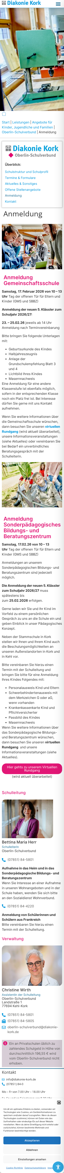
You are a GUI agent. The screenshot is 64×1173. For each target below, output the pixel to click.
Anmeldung (13, 195)
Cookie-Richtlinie (14, 1167)
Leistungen (20, 122)
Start (6, 122)
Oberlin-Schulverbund (19, 132)
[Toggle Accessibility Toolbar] (58, 1167)
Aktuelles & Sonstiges (21, 183)
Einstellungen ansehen (32, 1159)
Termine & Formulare (20, 178)
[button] (59, 1102)
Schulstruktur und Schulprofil (26, 172)
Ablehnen (32, 1150)
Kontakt (10, 201)
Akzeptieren (32, 1140)
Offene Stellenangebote (23, 189)
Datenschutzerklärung (35, 1167)
